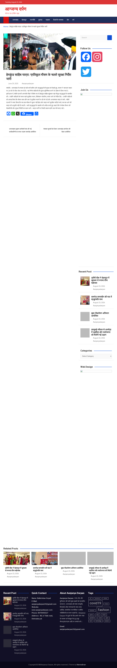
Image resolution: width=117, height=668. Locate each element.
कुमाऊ (40, 20)
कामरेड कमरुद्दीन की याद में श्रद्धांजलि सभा (101, 298)
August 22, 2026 (99, 338)
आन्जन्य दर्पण (15, 9)
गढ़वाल (48, 20)
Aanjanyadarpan (28, 83)
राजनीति (32, 20)
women (107, 621)
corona (105, 598)
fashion (103, 610)
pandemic (92, 618)
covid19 (95, 603)
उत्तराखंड (15, 20)
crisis (106, 604)
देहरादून (24, 20)
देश (68, 20)
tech (91, 621)
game (91, 615)
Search (109, 37)
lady (97, 615)
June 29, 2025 (13, 83)
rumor (100, 618)
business (97, 598)
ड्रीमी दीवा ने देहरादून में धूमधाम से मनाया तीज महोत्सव (100, 280)
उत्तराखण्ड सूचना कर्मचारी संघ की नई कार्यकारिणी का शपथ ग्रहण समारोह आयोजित (22, 130)
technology (98, 621)
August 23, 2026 (99, 286)
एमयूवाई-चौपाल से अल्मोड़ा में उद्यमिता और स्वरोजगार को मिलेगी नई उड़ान (101, 332)
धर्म (73, 20)
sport (107, 618)
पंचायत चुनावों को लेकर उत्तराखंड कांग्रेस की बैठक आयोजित (56, 130)
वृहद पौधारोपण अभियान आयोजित (100, 314)
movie (104, 615)
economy (92, 610)
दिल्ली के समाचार (58, 20)
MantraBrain (81, 665)
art (90, 598)
